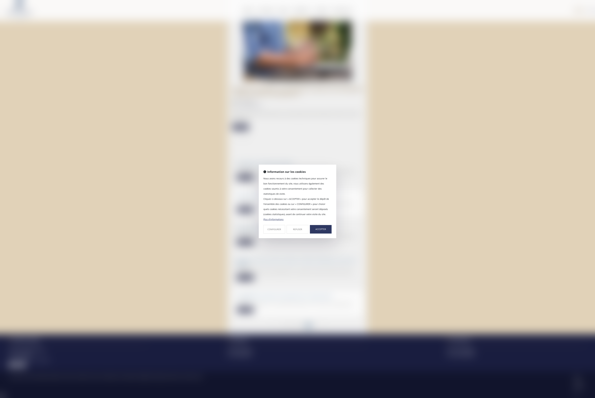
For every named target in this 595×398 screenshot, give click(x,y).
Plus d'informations (273, 219)
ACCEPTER (320, 229)
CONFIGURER (274, 229)
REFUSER (297, 229)
